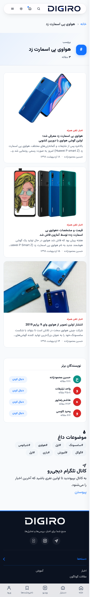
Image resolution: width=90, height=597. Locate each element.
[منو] (12, 8)
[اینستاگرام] (45, 541)
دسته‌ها (81, 559)
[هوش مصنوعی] (29, 8)
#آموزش (62, 452)
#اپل (58, 445)
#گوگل (79, 452)
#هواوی (42, 445)
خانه (83, 24)
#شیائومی (24, 445)
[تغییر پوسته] (21, 8)
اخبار (84, 571)
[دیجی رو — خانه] (64, 9)
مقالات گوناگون (78, 577)
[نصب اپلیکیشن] (34, 541)
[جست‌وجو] (38, 8)
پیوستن (81, 492)
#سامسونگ (76, 445)
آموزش (39, 571)
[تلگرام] (56, 541)
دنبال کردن (18, 379)
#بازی (46, 452)
